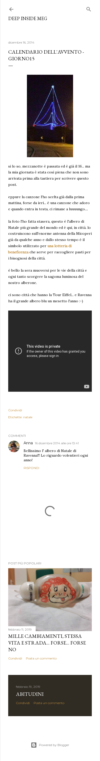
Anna (28, 443)
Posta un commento (41, 658)
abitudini (30, 694)
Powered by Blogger (54, 745)
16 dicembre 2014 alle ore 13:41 (57, 443)
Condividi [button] (15, 410)
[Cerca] (89, 8)
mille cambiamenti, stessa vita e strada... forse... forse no (47, 643)
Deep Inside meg (27, 18)
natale (27, 417)
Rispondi (31, 468)
